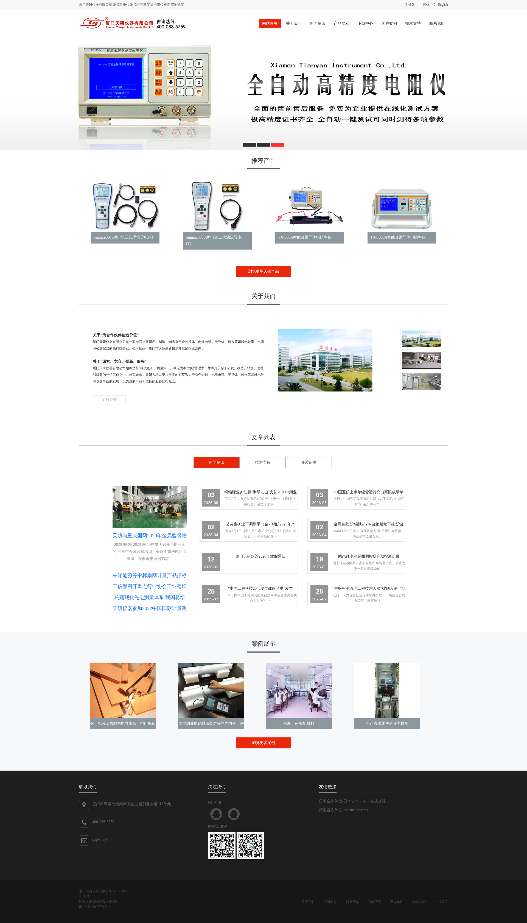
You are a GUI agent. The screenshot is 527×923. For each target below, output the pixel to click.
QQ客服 (216, 814)
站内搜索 (419, 902)
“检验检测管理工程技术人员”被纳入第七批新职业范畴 (369, 589)
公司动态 (330, 902)
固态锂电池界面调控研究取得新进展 (369, 556)
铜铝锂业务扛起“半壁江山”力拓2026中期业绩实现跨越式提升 (260, 493)
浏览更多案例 (263, 743)
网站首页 (269, 23)
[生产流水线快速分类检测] (387, 690)
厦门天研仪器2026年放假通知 (260, 556)
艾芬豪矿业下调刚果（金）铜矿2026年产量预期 (260, 525)
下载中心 (365, 23)
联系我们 (437, 23)
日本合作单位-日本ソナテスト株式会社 (352, 801)
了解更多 (109, 400)
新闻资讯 (317, 23)
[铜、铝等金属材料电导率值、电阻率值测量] (123, 690)
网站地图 (396, 902)
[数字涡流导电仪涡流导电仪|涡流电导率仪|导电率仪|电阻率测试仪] (263, 93)
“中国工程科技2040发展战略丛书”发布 (260, 588)
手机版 (410, 5)
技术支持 (413, 23)
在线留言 (441, 902)
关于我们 (293, 23)
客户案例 (389, 23)
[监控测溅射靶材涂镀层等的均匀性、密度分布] (211, 690)
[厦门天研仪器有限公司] (132, 29)
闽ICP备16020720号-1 (94, 907)
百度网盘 (352, 902)
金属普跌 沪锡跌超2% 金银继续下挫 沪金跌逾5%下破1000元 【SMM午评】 (369, 525)
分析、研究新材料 (299, 723)
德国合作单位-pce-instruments (343, 810)
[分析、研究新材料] (299, 690)
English (443, 5)
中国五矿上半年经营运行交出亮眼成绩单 (368, 492)
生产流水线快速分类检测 (387, 723)
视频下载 (374, 902)
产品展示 (341, 23)
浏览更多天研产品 (263, 271)
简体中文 (429, 5)
